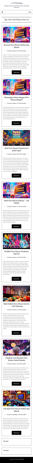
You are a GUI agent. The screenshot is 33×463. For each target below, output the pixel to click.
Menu (29, 12)
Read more (16, 72)
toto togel (6, 450)
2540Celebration (16, 3)
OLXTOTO (21, 459)
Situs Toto (6, 441)
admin (24, 50)
